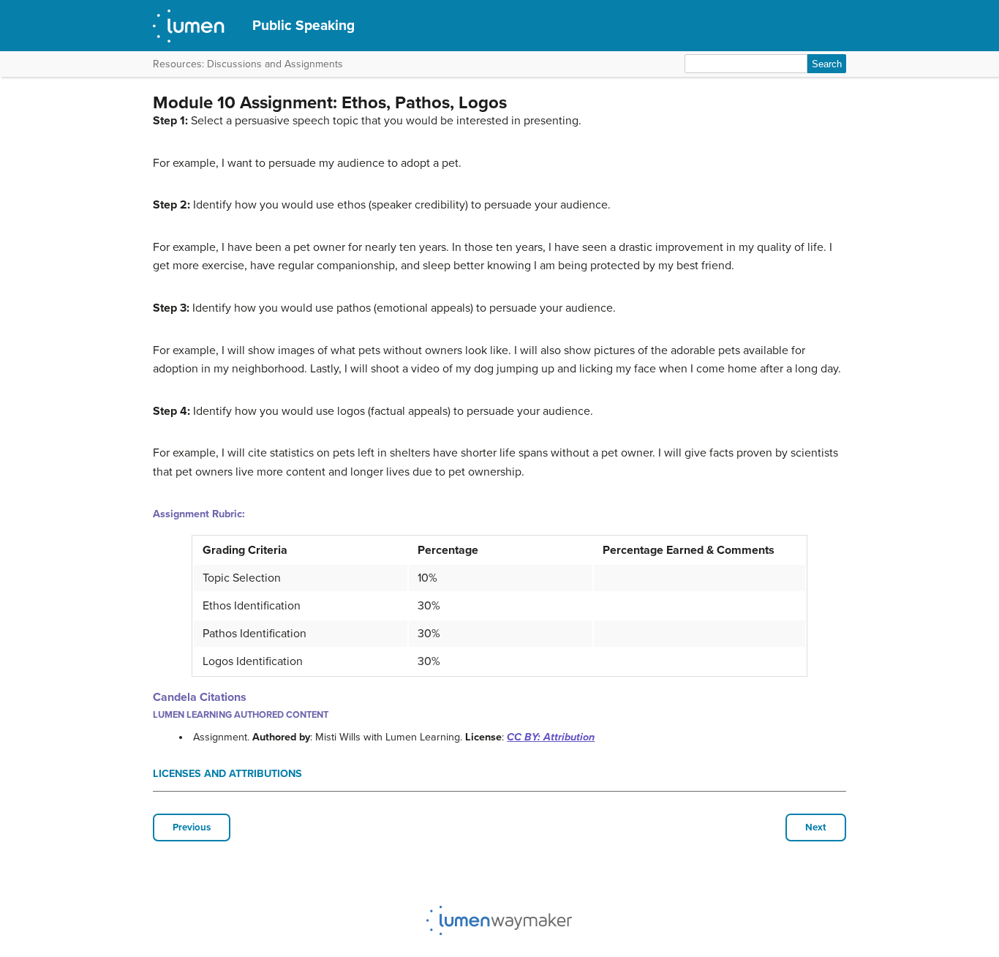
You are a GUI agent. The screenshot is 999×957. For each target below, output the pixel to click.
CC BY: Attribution (551, 737)
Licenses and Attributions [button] (227, 774)
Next (815, 827)
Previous (192, 827)
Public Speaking (303, 25)
